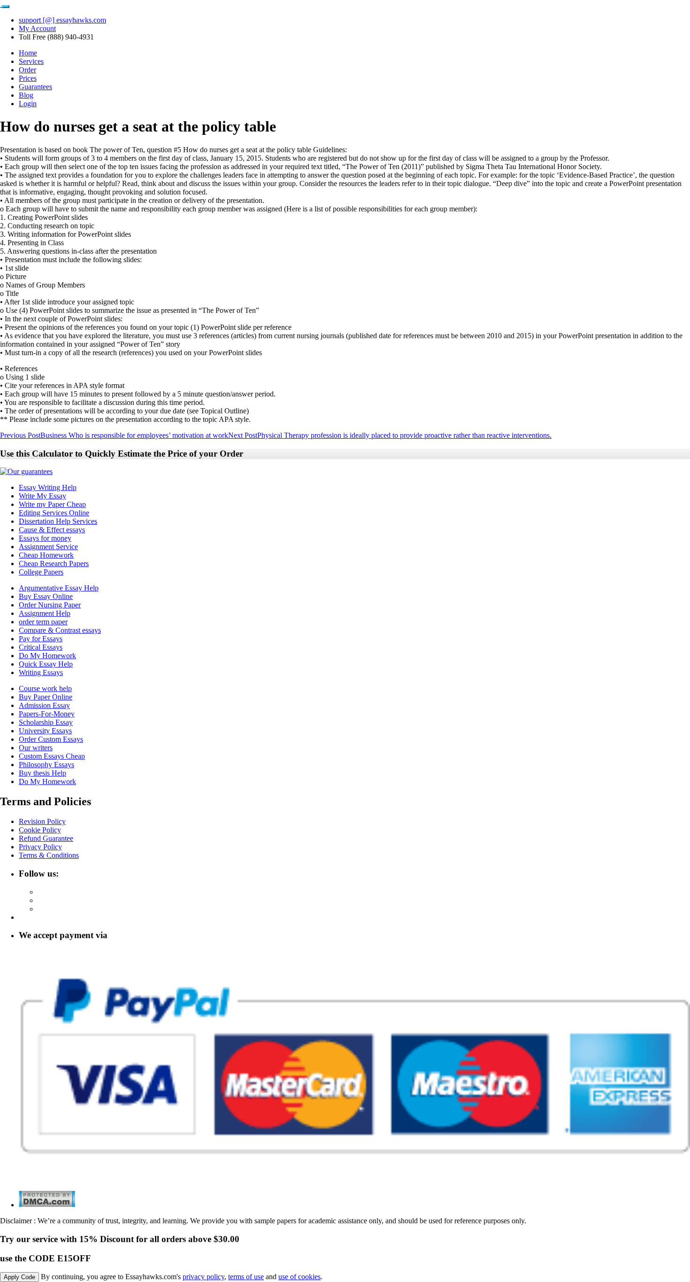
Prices (28, 78)
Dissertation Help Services (58, 521)
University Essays (45, 731)
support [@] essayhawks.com (62, 20)
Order (27, 70)
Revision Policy (42, 821)
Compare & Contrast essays (60, 630)
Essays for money (45, 538)
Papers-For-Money (47, 714)
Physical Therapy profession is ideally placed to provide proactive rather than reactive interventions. (390, 435)
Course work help (45, 688)
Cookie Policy (40, 830)
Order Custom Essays (51, 739)
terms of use (246, 1277)
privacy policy (203, 1277)
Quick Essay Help (46, 664)
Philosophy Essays (46, 765)
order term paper (43, 622)
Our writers (36, 748)
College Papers (41, 572)
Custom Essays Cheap (52, 756)
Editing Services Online (54, 513)
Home (28, 53)
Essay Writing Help (48, 487)
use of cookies (299, 1277)
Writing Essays (41, 672)
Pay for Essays (40, 639)
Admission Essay (44, 705)
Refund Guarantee (46, 838)
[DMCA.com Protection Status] (47, 1205)
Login (28, 104)
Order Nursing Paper (50, 605)
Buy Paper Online (45, 697)
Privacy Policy (40, 847)
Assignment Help (44, 613)
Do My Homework (47, 656)
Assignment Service (48, 547)
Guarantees (35, 87)
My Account (37, 28)
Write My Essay (42, 496)
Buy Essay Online (46, 596)
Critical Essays (40, 647)
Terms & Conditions (49, 855)
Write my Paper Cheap (52, 504)
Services (31, 61)
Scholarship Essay (46, 722)
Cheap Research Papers (54, 563)
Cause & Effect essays (52, 530)
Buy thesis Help (42, 773)
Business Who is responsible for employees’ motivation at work (114, 435)
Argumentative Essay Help (59, 588)
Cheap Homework (46, 555)
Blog (26, 95)
